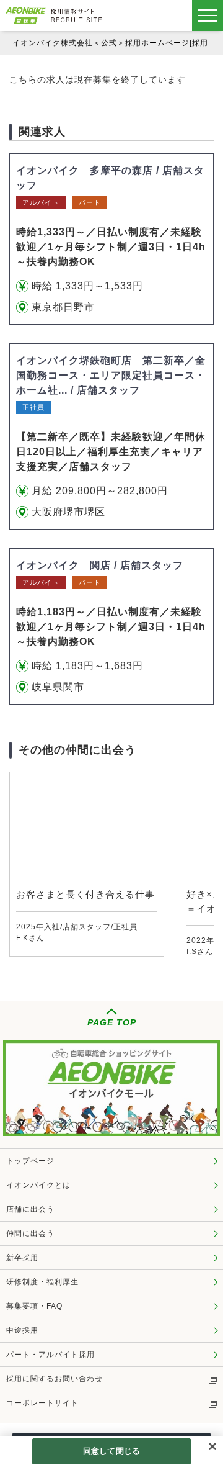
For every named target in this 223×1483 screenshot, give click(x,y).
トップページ (30, 1160)
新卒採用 (22, 1257)
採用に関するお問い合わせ (54, 1378)
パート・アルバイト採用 (50, 1354)
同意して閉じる (111, 1451)
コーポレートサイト (42, 1403)
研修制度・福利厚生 (42, 1282)
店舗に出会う (30, 1209)
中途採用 (22, 1330)
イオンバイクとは (38, 1185)
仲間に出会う (30, 1233)
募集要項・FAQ (34, 1306)
